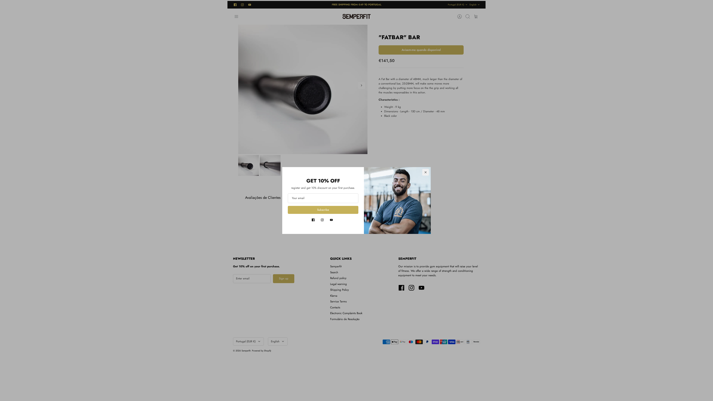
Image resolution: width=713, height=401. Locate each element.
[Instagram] (322, 220)
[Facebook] (313, 220)
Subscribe (323, 210)
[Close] (425, 172)
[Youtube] (331, 220)
